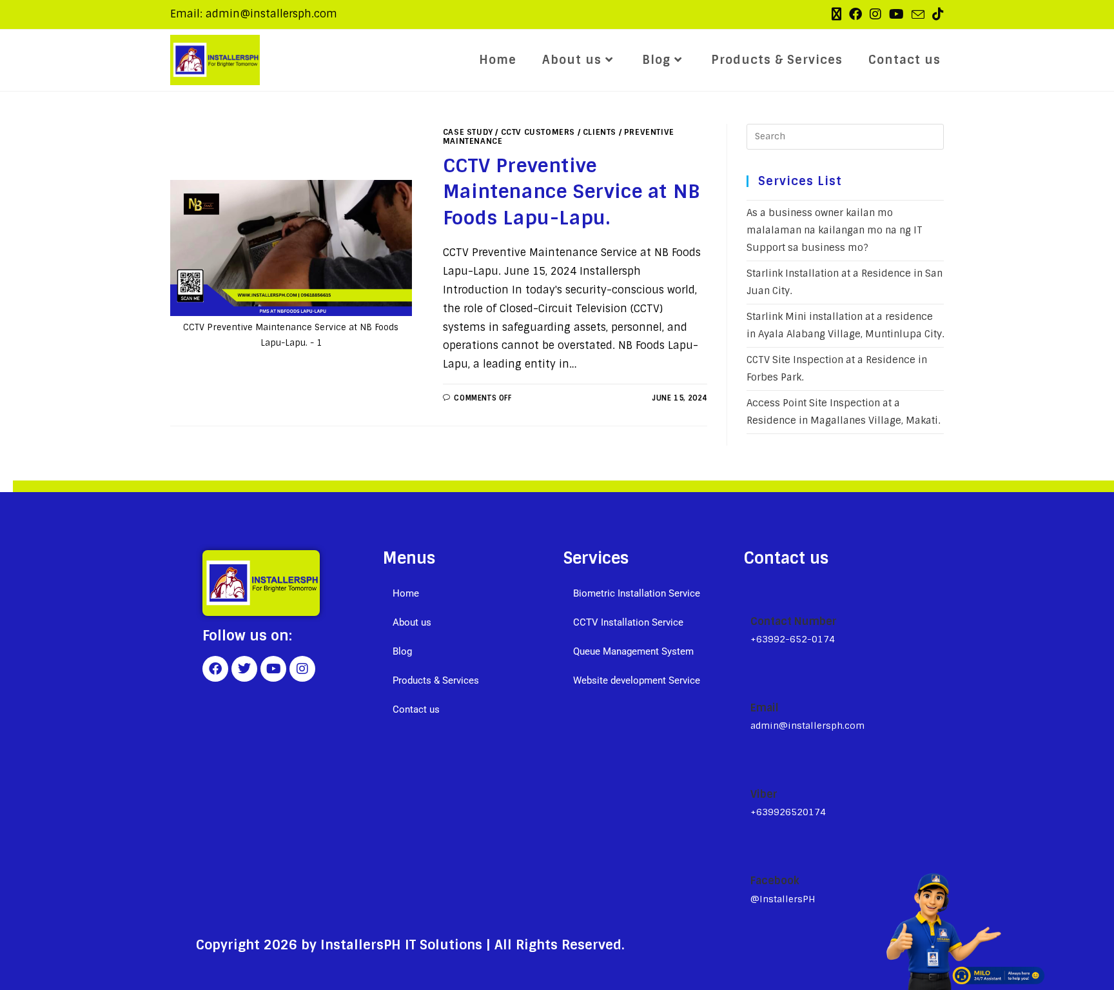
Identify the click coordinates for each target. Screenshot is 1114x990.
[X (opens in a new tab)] (836, 14)
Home (406, 593)
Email (764, 708)
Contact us (416, 709)
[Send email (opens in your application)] (918, 15)
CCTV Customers (538, 132)
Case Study (468, 132)
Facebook (774, 880)
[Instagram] (302, 669)
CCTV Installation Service (628, 622)
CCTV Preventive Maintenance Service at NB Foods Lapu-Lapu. (571, 191)
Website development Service (636, 680)
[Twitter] (244, 669)
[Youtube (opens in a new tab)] (896, 14)
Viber (763, 794)
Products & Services (436, 680)
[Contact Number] (756, 592)
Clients (599, 132)
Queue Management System (633, 651)
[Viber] (756, 765)
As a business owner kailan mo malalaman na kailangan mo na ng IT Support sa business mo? (835, 230)
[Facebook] (215, 669)
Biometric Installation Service (636, 593)
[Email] (755, 679)
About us (412, 622)
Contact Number (793, 621)
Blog (402, 651)
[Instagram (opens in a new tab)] (875, 14)
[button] (467, 622)
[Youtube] (273, 669)
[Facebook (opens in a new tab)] (855, 14)
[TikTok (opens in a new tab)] (936, 14)
